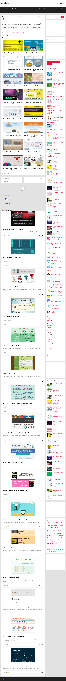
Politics (48, 350)
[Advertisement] (55, 28)
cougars (49, 531)
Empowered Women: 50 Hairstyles (57, 284)
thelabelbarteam (55, 480)
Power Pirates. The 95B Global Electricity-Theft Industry (57, 188)
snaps (55, 548)
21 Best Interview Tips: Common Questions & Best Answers (17, 403)
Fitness (48, 330)
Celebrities (49, 316)
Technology (29, 8)
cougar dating (53, 530)
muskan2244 (55, 486)
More (50, 8)
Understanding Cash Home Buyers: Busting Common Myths (58, 155)
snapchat (57, 546)
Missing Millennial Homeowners (11, 577)
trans (55, 549)
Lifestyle (22, 8)
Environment (49, 325)
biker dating (55, 523)
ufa (51, 260)
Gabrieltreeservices (56, 386)
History (48, 337)
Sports (48, 353)
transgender (60, 549)
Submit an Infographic (58, 8)
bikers (57, 525)
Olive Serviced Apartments (52, 122)
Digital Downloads (9, 8)
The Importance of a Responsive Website (13, 462)
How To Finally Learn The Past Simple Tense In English (16, 607)
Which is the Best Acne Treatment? (11, 373)
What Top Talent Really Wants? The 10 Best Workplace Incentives (19, 432)
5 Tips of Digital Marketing (58, 99)
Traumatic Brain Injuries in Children (14, 35)
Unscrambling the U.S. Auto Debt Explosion (13, 636)
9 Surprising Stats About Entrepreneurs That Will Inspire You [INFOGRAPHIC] (58, 181)
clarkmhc (54, 493)
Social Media (49, 351)
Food (48, 332)
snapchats (50, 548)
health (60, 537)
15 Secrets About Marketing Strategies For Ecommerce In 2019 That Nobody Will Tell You (55, 131)
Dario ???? (5, 265)
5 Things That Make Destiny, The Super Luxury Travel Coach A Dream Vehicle (57, 291)
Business (17, 8)
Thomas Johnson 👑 (50, 412)
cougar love (59, 530)
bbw (48, 522)
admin (5, 294)
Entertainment (50, 323)
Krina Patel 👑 (6, 526)
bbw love (58, 522)
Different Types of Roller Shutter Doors (12, 548)
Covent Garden (53, 295)
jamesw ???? (6, 468)
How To (35, 8)
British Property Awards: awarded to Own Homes (15, 490)
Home (2, 8)
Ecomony (49, 320)
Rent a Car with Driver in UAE (56, 256)
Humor (48, 341)
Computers (49, 318)
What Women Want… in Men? (10, 286)
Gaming (48, 334)
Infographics (49, 343)
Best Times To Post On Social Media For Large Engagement (57, 239)
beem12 (52, 280)
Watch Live (49, 358)
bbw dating (52, 522)
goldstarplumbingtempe (57, 436)
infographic (54, 540)
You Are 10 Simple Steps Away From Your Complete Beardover (58, 117)
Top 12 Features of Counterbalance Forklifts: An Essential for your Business (58, 490)
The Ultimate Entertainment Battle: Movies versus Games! (56, 262)
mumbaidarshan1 (55, 498)
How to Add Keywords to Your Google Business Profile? (57, 205)
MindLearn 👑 (6, 672)
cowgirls (49, 533)
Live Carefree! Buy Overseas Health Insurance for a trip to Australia (20, 520)
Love (48, 346)
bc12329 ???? (6, 498)
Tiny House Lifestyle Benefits (56, 305)
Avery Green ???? (7, 585)
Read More (40, 235)
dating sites (56, 535)
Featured (49, 327)
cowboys (59, 531)
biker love (52, 525)
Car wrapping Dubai (54, 311)
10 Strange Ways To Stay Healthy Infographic (14, 316)
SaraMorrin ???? (6, 644)
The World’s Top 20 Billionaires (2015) (12, 257)
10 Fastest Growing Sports (58, 472)
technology (51, 549)
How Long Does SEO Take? (58, 192)
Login (2, 11)
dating (55, 533)
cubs (52, 533)
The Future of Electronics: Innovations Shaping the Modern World (57, 167)
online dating (52, 543)
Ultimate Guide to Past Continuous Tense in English (15, 666)
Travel (45, 8)
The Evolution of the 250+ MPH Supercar (13, 229)
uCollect (5, 3)
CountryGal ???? (6, 235)
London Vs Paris (56, 124)
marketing (52, 541)
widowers (55, 551)
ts (53, 551)
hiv (48, 540)
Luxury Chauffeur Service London (57, 257)
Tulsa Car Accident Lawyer (58, 226)
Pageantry (49, 348)
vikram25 (54, 443)
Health (40, 8)
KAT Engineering (54, 289)
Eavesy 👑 (54, 429)
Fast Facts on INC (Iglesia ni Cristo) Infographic (15, 345)
